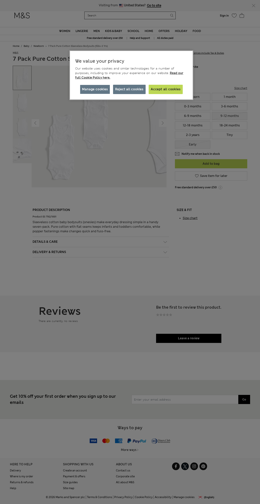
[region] (131, 75)
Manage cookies (95, 89)
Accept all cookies (165, 89)
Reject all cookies (129, 89)
